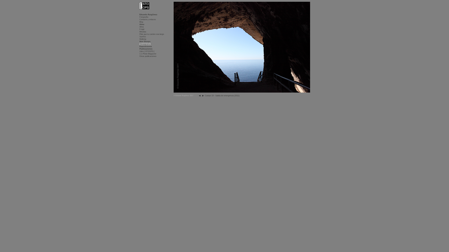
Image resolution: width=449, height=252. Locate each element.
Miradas (142, 32)
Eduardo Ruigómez (148, 14)
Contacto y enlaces (147, 19)
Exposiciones (145, 46)
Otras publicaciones (147, 56)
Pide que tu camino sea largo (151, 34)
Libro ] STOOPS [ (146, 51)
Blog (141, 22)
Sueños (142, 37)
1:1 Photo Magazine (147, 54)
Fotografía (143, 17)
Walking (142, 39)
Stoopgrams (145, 44)
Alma (141, 24)
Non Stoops (144, 41)
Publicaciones (145, 49)
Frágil (141, 29)
